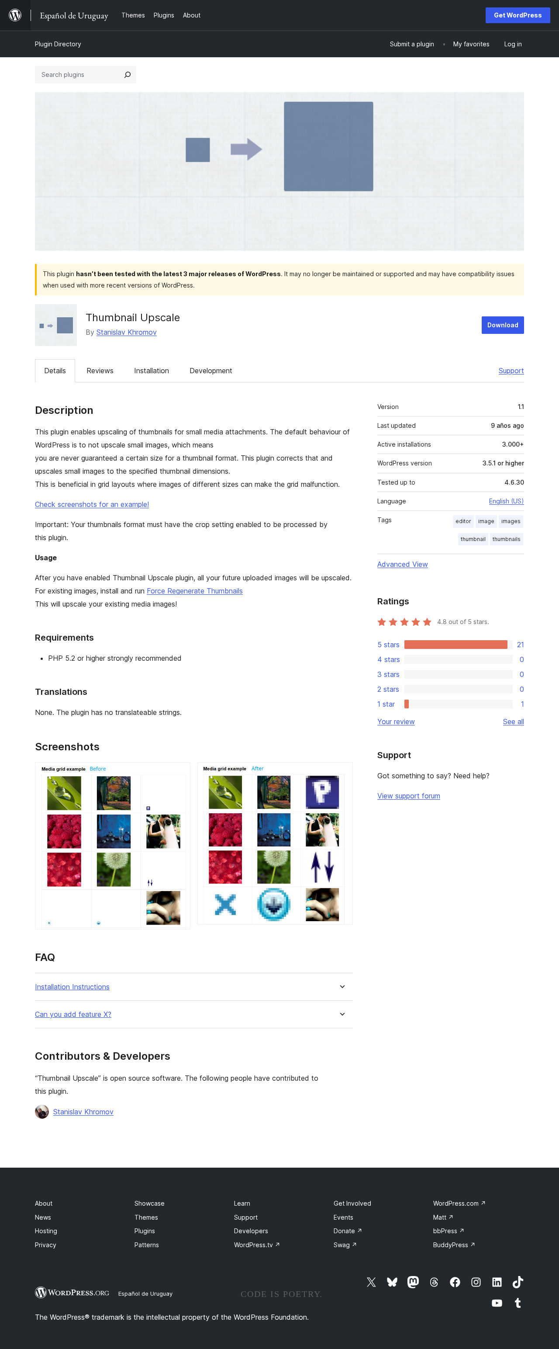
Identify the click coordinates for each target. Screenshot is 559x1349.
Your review (396, 721)
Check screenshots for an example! (92, 504)
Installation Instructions (72, 987)
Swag (345, 1244)
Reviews (100, 370)
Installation (151, 370)
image (486, 521)
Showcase (150, 1203)
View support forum (408, 795)
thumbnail (473, 539)
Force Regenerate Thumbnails (195, 590)
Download (502, 325)
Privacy (45, 1244)
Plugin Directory (58, 44)
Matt (443, 1217)
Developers (251, 1231)
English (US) (506, 501)
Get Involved (352, 1203)
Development (211, 370)
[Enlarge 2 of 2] (341, 774)
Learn (242, 1203)
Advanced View (402, 564)
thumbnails (507, 539)
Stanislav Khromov (127, 332)
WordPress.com (459, 1203)
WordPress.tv (257, 1244)
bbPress (449, 1231)
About (43, 1203)
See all (513, 721)
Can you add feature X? (73, 1014)
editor (463, 521)
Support (511, 370)
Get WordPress (518, 15)
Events (343, 1217)
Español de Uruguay (145, 1293)
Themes (146, 1217)
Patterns (147, 1244)
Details (55, 370)
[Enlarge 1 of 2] (178, 774)
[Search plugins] (127, 74)
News (43, 1217)
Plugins (145, 1231)
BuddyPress (454, 1244)
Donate (348, 1231)
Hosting (46, 1231)
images (511, 521)
